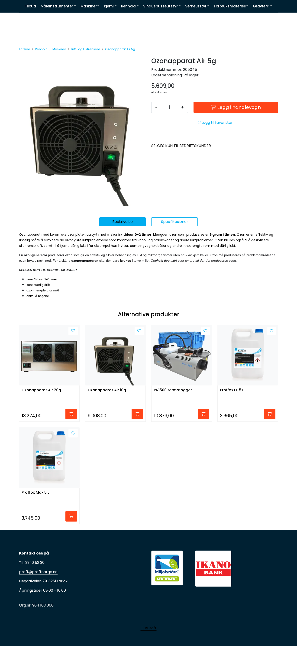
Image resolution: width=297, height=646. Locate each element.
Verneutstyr (196, 6)
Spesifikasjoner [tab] (174, 221)
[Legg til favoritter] (73, 331)
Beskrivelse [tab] (122, 221)
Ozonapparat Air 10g (107, 390)
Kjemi (109, 6)
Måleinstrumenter (57, 6)
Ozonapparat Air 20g (41, 390)
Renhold (128, 6)
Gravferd (261, 6)
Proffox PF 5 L (232, 390)
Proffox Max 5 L (35, 492)
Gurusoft (149, 628)
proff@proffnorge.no (38, 571)
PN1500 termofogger (173, 390)
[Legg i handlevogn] (71, 414)
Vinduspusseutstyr (160, 6)
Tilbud (30, 6)
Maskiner (89, 6)
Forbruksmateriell (230, 6)
